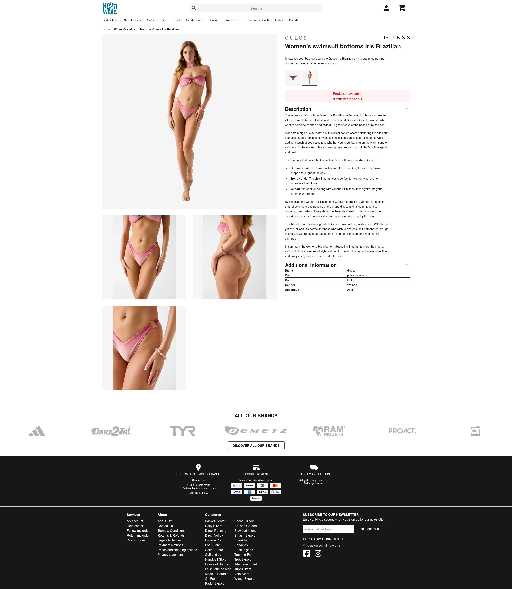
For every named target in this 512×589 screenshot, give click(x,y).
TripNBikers (242, 569)
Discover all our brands (256, 445)
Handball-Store (216, 559)
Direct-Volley (214, 535)
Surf (177, 20)
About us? (165, 521)
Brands (293, 20)
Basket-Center (215, 521)
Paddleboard (194, 20)
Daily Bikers (213, 525)
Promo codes (136, 540)
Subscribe (370, 529)
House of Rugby (216, 564)
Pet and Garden (245, 525)
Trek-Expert (242, 559)
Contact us (198, 480)
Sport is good (243, 549)
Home (106, 29)
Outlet (279, 20)
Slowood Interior (246, 530)
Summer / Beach (258, 20)
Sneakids (241, 545)
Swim (150, 20)
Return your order (313, 483)
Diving (164, 20)
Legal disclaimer (169, 540)
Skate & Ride (233, 20)
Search (256, 8)
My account (135, 521)
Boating (213, 20)
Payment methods (170, 545)
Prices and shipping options (177, 549)
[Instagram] (318, 554)
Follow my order (138, 530)
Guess (296, 37)
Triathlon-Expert (245, 564)
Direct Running (215, 530)
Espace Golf (213, 540)
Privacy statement (170, 554)
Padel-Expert (214, 583)
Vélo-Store (241, 573)
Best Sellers (109, 20)
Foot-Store (212, 545)
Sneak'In (240, 540)
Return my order (138, 535)
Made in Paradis (216, 573)
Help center (135, 525)
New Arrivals (132, 20)
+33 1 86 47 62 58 (198, 493)
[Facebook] (307, 554)
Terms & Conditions (171, 530)
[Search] (194, 8)
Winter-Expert (244, 578)
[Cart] (402, 8)
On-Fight (211, 578)
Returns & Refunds (171, 535)
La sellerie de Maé (218, 569)
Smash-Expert (244, 535)
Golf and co (213, 554)
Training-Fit (242, 554)
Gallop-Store (214, 549)
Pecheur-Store (244, 521)
